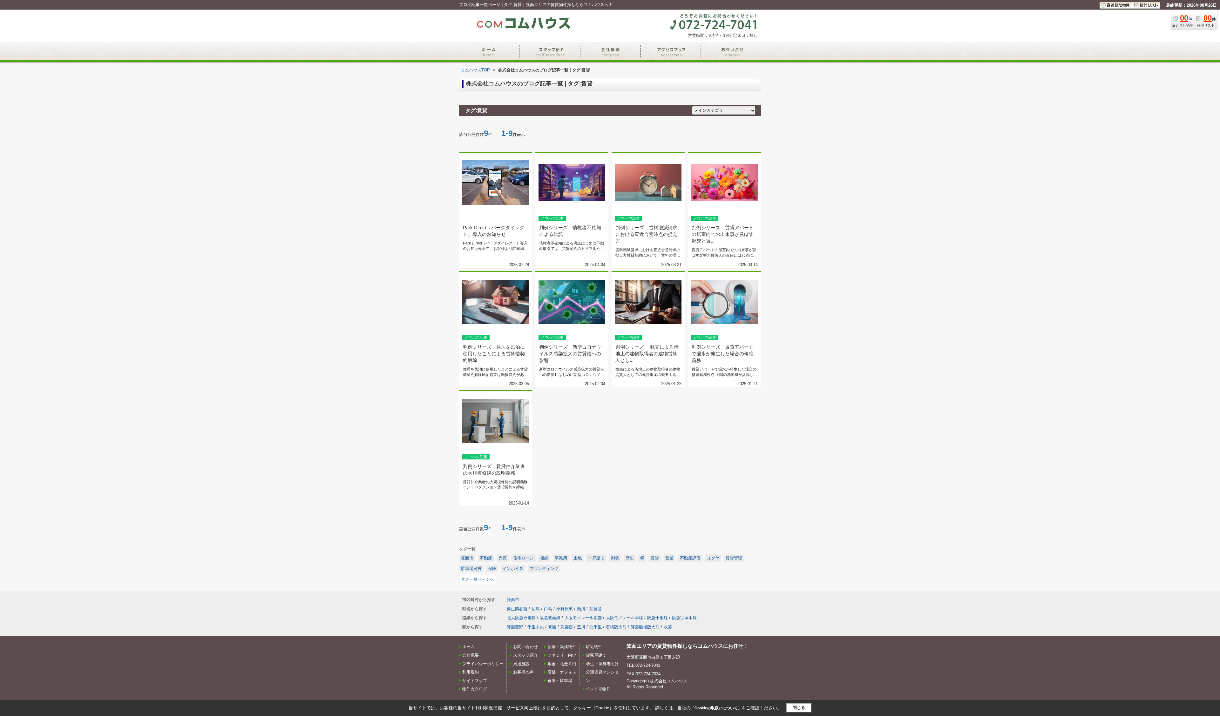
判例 (615, 558)
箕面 (552, 627)
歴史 (630, 558)
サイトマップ (474, 680)
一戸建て (596, 558)
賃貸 (655, 558)
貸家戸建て (596, 655)
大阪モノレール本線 (624, 617)
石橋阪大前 (616, 627)
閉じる (799, 707)
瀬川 (581, 608)
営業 (669, 558)
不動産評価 (690, 558)
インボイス (513, 568)
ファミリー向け (561, 655)
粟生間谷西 (517, 608)
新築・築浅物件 (561, 646)
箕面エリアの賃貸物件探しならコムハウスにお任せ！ (688, 646)
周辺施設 (521, 663)
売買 (502, 558)
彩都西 (566, 627)
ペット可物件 (598, 688)
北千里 (595, 627)
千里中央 (535, 627)
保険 (492, 568)
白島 (548, 608)
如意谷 (595, 608)
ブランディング (544, 568)
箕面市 (467, 558)
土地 (577, 558)
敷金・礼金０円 (561, 663)
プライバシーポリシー (483, 663)
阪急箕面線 (550, 617)
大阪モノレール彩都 (583, 617)
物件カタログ (474, 688)
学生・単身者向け (602, 663)
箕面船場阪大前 (645, 627)
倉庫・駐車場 (559, 680)
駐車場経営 (471, 568)
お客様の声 (523, 672)
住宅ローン (523, 558)
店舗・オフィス (561, 672)
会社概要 (470, 655)
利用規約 (470, 672)
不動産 (486, 558)
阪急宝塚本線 (684, 617)
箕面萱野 (515, 627)
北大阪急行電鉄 (521, 617)
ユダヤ (713, 558)
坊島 (536, 608)
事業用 (561, 558)
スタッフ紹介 (525, 655)
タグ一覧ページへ (477, 579)
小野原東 (564, 608)
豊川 (581, 627)
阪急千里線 (657, 617)
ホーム (468, 646)
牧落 (668, 627)
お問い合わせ (525, 646)
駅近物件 (594, 646)
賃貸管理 (734, 558)
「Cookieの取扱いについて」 (716, 708)
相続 (544, 558)
